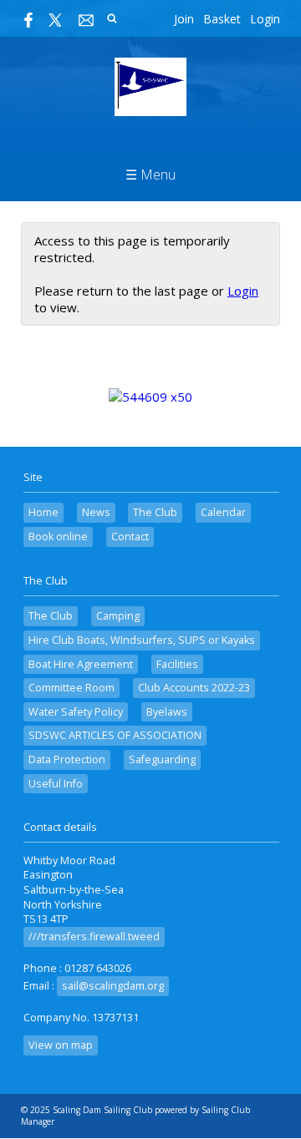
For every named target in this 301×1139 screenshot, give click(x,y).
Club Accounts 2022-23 (194, 688)
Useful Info (55, 784)
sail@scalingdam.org (113, 986)
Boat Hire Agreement (80, 664)
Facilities (177, 664)
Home (43, 512)
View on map (60, 1045)
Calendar (223, 512)
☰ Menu (150, 174)
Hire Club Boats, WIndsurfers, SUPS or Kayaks (141, 640)
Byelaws (166, 712)
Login (265, 19)
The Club (155, 512)
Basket (222, 19)
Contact (130, 536)
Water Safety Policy (75, 712)
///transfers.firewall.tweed (94, 936)
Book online (58, 536)
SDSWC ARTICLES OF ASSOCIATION (115, 735)
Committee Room (71, 688)
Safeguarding (162, 759)
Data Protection (66, 759)
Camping (118, 616)
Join (184, 19)
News (96, 512)
